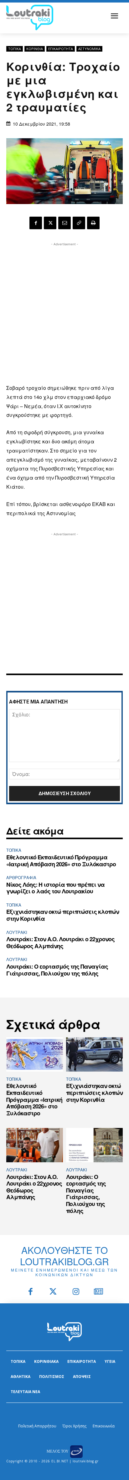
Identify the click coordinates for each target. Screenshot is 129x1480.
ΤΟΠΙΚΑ (14, 48)
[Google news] (99, 1292)
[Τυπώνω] (93, 223)
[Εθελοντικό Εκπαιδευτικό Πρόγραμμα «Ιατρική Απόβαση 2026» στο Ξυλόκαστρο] (34, 1054)
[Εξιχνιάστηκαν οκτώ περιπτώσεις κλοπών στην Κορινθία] (94, 1054)
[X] (50, 223)
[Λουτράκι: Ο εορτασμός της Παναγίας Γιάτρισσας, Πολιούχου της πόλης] (94, 1145)
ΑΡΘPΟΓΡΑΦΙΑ (21, 877)
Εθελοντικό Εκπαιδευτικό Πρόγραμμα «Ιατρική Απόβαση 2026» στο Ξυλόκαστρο (61, 860)
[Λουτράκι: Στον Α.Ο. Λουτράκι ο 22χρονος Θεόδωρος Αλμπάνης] (34, 1145)
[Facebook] (35, 223)
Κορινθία (34, 48)
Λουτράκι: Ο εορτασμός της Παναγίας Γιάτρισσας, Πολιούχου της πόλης (57, 969)
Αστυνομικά (89, 48)
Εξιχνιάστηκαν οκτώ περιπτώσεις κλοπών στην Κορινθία (62, 915)
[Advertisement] (64, 312)
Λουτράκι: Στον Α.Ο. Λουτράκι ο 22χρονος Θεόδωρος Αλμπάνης (60, 942)
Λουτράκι (16, 932)
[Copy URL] (79, 223)
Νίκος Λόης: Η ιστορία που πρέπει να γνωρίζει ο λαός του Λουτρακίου (55, 888)
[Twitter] (53, 1292)
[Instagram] (76, 1292)
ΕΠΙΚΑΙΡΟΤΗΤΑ (60, 48)
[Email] (64, 223)
